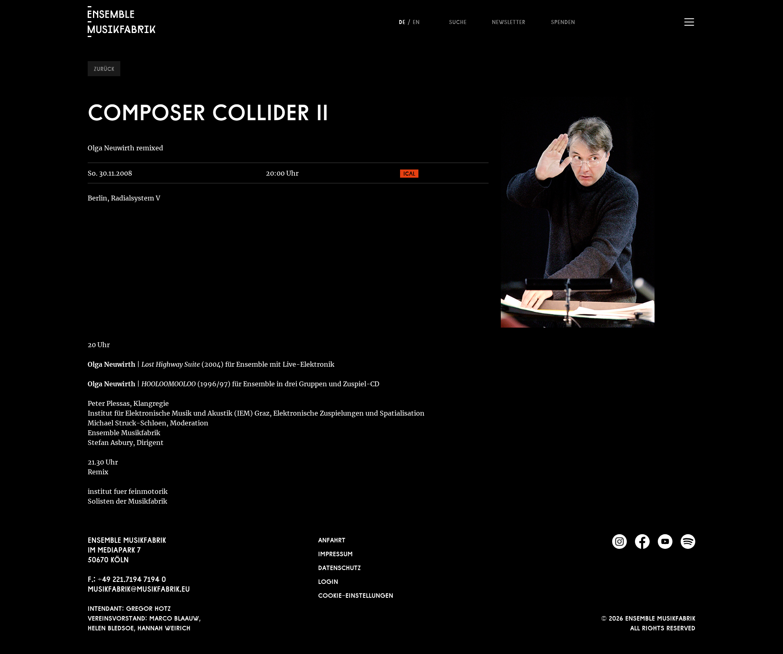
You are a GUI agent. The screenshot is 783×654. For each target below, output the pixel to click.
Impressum (335, 553)
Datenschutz (339, 567)
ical (409, 173)
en (416, 21)
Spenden (563, 21)
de (402, 21)
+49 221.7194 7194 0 (131, 578)
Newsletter (508, 21)
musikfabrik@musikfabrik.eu (139, 588)
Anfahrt (331, 539)
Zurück (104, 68)
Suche (458, 21)
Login (328, 580)
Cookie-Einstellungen (355, 594)
